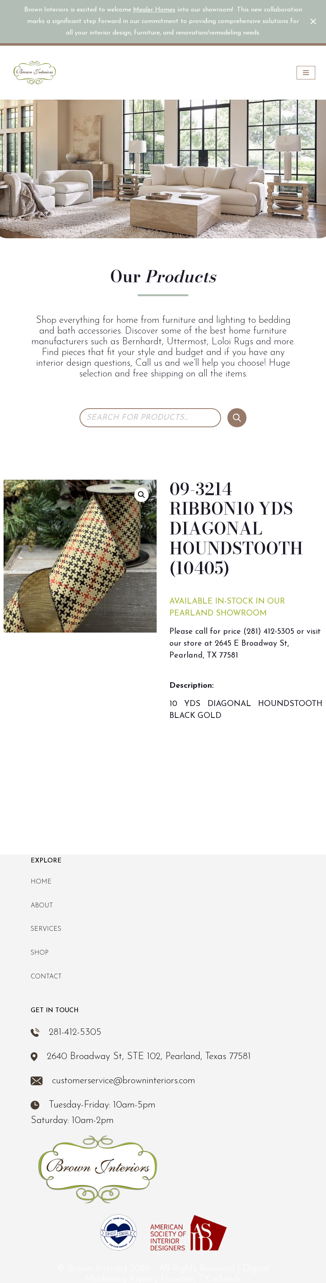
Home (41, 882)
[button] (141, 495)
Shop (40, 953)
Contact (46, 977)
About (42, 906)
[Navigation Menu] (306, 72)
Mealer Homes (154, 10)
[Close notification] (313, 21)
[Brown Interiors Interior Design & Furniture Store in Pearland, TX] (34, 73)
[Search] (236, 417)
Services (46, 929)
